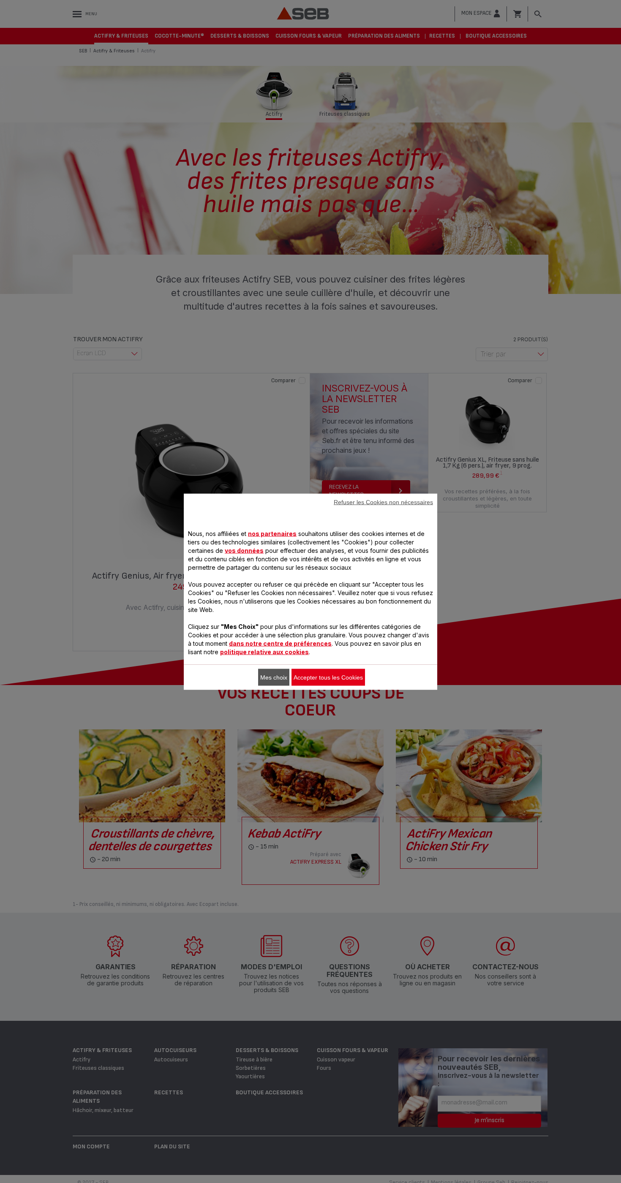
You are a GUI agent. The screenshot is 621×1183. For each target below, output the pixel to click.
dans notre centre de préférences (280, 643)
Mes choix (273, 677)
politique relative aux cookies (264, 651)
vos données (244, 550)
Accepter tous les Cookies (328, 677)
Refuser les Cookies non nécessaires (383, 501)
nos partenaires (272, 533)
